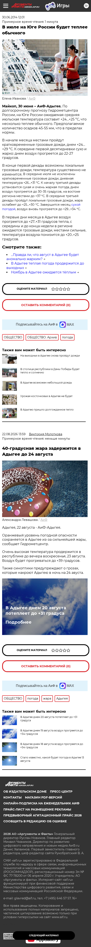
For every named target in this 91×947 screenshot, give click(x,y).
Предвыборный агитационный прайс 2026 (42, 815)
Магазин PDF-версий (43, 797)
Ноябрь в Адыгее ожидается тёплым (43, 272)
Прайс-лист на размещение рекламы (37, 809)
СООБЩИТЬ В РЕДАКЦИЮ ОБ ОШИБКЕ (35, 821)
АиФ (32, 98)
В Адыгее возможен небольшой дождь (46, 382)
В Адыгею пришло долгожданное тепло (47, 409)
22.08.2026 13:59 (14, 434)
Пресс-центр (61, 791)
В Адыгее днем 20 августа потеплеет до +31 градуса (36, 610)
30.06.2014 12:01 (13, 17)
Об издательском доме (25, 791)
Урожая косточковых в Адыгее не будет (46, 396)
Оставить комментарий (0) (45, 305)
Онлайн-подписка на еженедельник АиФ (41, 803)
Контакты (12, 797)
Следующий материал (44, 935)
